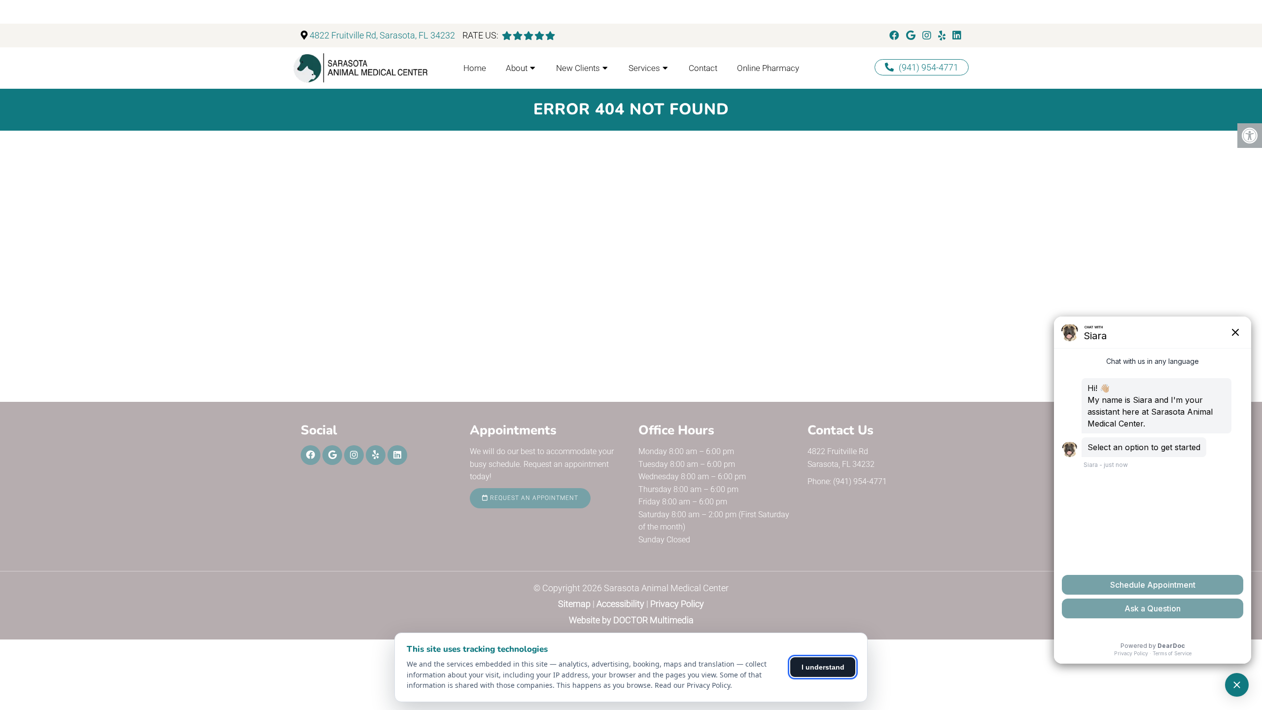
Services (644, 68)
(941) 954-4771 (928, 67)
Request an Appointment (533, 498)
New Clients (578, 68)
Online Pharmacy (768, 68)
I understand (823, 667)
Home (474, 68)
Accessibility (620, 604)
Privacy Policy (677, 604)
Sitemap (574, 604)
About (516, 68)
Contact (703, 68)
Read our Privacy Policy (692, 685)
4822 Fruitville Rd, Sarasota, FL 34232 (382, 35)
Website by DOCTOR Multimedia (631, 620)
